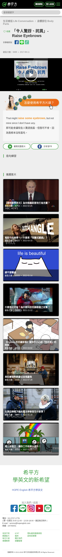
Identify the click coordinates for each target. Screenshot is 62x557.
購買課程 (39, 4)
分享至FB (47, 146)
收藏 (8, 31)
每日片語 (6, 538)
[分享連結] (27, 42)
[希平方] (9, 4)
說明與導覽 (31, 536)
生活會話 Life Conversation (18, 21)
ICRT (17, 533)
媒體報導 (18, 541)
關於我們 (18, 538)
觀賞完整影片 (20, 146)
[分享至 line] (22, 42)
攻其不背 (6, 533)
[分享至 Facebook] (17, 42)
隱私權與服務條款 (34, 533)
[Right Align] (58, 4)
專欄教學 (6, 541)
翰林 (17, 536)
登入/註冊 (50, 4)
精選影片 (6, 536)
